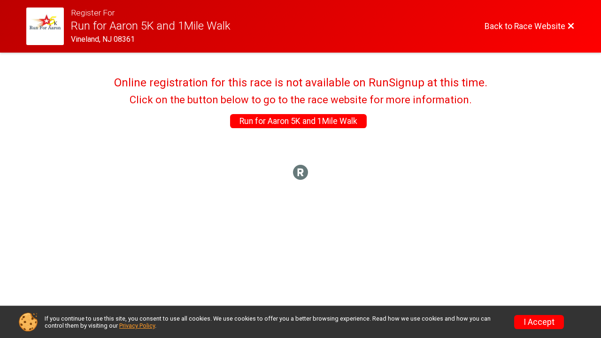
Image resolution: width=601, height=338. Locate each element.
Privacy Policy (137, 325)
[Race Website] (48, 26)
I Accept (539, 322)
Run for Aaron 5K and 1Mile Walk (298, 121)
